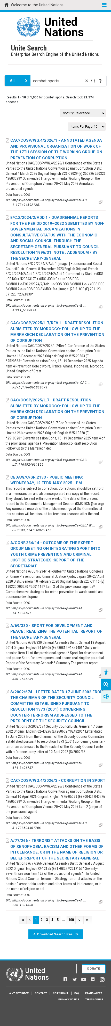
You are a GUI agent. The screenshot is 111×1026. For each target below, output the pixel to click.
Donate (93, 968)
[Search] (93, 81)
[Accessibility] (106, 672)
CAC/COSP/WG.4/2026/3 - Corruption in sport (57, 780)
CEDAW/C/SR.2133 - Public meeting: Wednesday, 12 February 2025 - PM (46, 480)
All (12, 80)
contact (41, 993)
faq (76, 993)
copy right (60, 993)
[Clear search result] (86, 81)
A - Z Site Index (19, 993)
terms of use (94, 999)
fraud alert (93, 993)
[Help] (100, 81)
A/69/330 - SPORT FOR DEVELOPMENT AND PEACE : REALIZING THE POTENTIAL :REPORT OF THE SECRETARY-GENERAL (56, 631)
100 (71, 920)
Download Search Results (57, 934)
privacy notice (68, 999)
